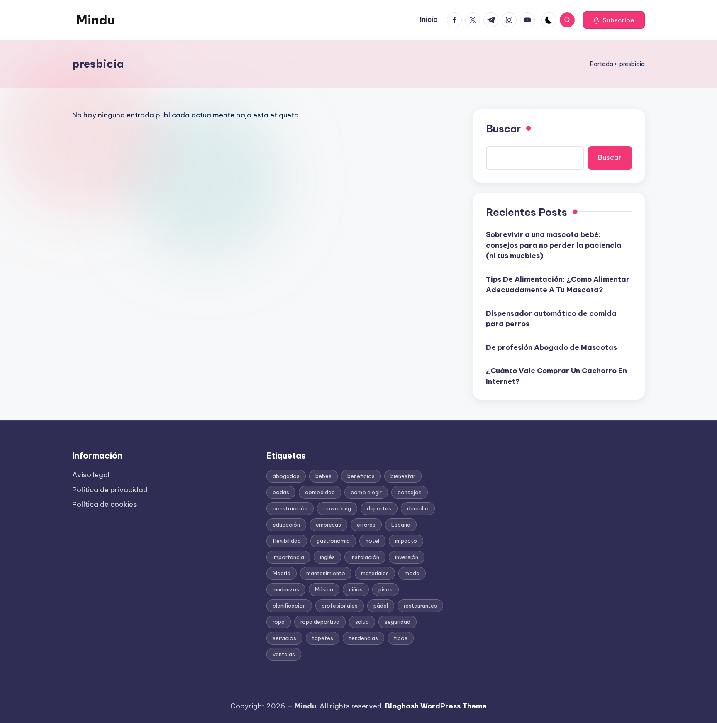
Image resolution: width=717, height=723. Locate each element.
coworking (337, 508)
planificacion (289, 605)
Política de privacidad (110, 489)
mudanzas (286, 589)
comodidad (320, 492)
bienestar (402, 476)
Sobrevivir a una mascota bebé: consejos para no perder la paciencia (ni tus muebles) (554, 245)
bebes (323, 476)
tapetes (322, 638)
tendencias (363, 638)
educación (286, 524)
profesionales (340, 605)
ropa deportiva (319, 621)
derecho (418, 508)
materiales (375, 573)
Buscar (503, 128)
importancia (288, 557)
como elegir (366, 492)
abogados (286, 476)
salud (362, 621)
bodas (281, 492)
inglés (327, 557)
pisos (385, 589)
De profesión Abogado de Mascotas (551, 347)
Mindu (95, 20)
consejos (410, 492)
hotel (372, 540)
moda (412, 573)
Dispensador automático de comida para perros (551, 319)
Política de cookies (104, 504)
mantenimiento (325, 573)
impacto (406, 540)
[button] (614, 20)
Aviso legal (91, 474)
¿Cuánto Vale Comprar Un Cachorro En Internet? (556, 376)
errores (366, 524)
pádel (380, 605)
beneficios (361, 476)
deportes (379, 508)
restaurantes (420, 605)
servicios (284, 638)
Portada (601, 64)
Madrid (281, 573)
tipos (400, 638)
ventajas (284, 654)
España (400, 524)
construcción (290, 508)
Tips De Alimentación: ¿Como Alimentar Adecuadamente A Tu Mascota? (557, 285)
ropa (279, 621)
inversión (406, 557)
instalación (365, 557)
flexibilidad (287, 540)
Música (324, 589)
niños (356, 589)
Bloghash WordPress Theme (436, 706)
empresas (328, 524)
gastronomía (333, 540)
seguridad (397, 621)
